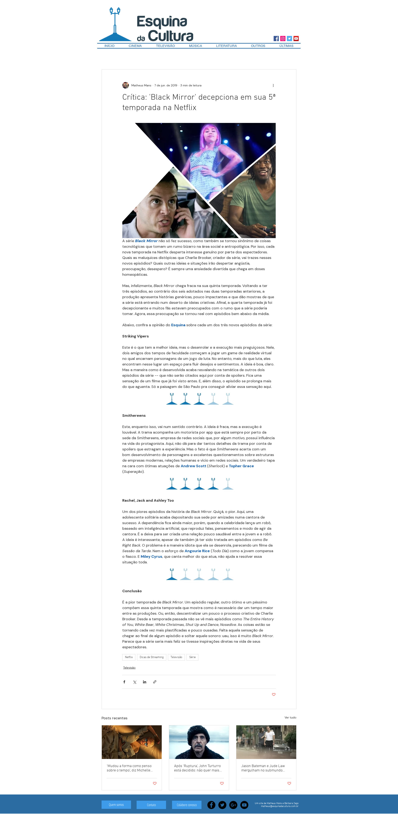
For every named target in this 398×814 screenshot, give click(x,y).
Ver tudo (290, 717)
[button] (258, 46)
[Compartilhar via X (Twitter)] (134, 682)
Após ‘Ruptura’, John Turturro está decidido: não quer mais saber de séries (197, 768)
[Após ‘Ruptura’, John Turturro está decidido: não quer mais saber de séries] (199, 742)
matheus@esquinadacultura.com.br (279, 806)
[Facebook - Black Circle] (211, 805)
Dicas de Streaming (152, 657)
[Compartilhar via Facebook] (124, 682)
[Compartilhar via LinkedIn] (145, 682)
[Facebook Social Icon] (276, 38)
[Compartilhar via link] (155, 682)
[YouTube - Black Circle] (244, 805)
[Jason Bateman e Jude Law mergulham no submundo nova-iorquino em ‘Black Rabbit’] (266, 742)
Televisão (176, 657)
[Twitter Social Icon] (289, 38)
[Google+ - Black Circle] (233, 805)
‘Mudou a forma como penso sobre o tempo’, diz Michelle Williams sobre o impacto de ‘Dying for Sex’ (129, 768)
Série (192, 657)
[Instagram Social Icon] (282, 38)
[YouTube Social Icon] (296, 38)
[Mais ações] (273, 85)
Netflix (129, 657)
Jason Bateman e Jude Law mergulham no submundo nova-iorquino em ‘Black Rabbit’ (263, 768)
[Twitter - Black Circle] (222, 805)
